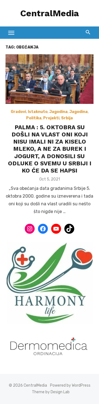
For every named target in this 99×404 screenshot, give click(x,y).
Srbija (67, 118)
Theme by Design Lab (51, 392)
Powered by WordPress (70, 385)
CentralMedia (49, 13)
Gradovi (18, 111)
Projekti (51, 118)
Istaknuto (38, 111)
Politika (34, 118)
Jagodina (58, 111)
